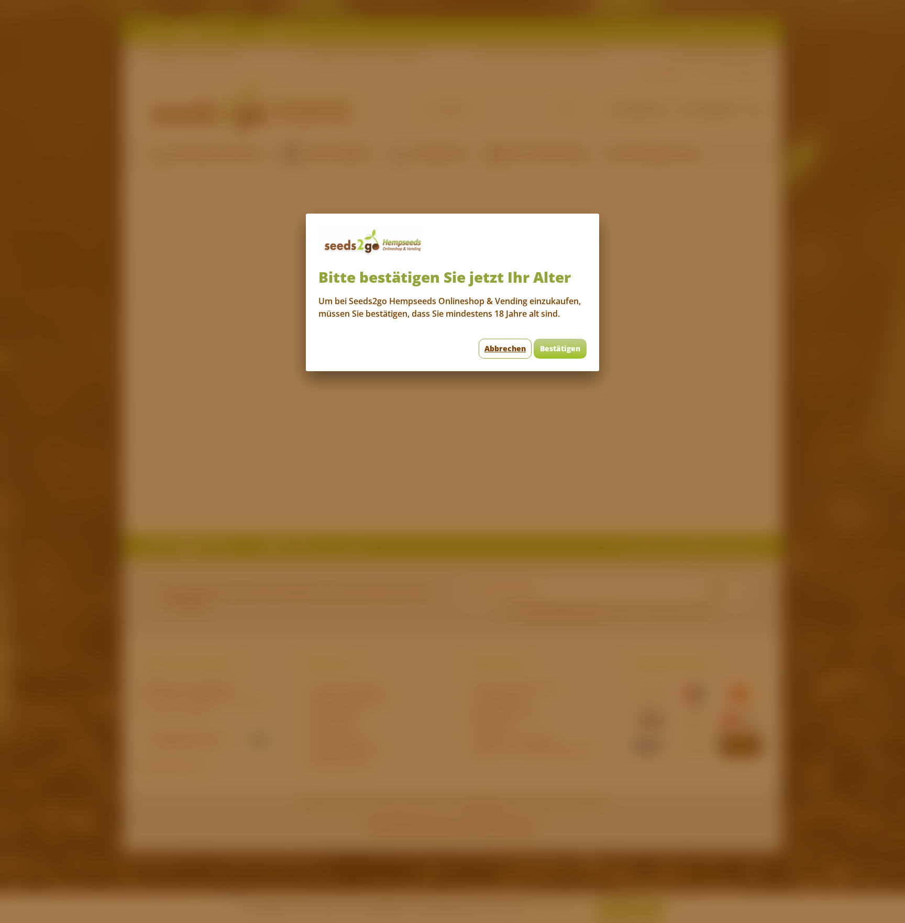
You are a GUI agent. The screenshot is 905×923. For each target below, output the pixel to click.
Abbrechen (505, 348)
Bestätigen (560, 348)
